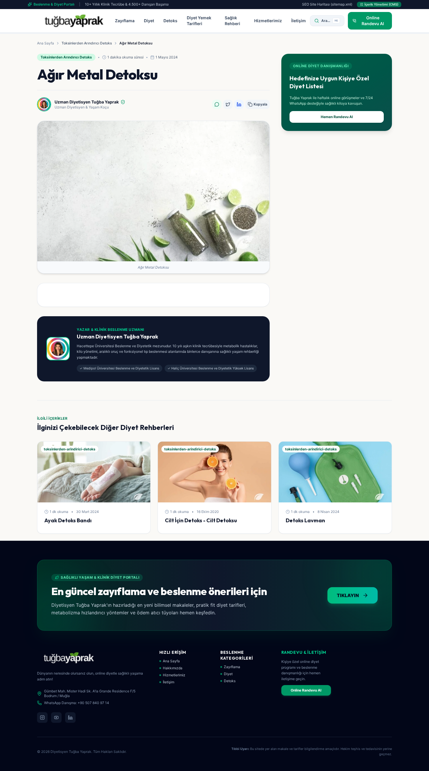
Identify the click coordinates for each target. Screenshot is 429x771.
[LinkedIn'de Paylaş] (239, 104)
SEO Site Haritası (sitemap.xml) (327, 4)
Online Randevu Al (306, 690)
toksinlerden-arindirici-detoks (69, 449)
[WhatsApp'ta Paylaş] (217, 104)
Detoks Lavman (305, 520)
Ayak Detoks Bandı (68, 520)
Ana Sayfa (45, 43)
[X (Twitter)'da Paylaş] (228, 104)
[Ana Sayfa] (74, 20)
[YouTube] (56, 717)
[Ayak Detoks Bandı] (93, 472)
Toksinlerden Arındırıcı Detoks (87, 43)
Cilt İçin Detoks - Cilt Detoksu (201, 520)
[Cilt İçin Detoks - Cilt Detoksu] (214, 472)
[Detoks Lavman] (335, 472)
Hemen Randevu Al (337, 117)
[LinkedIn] (70, 717)
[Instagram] (42, 717)
